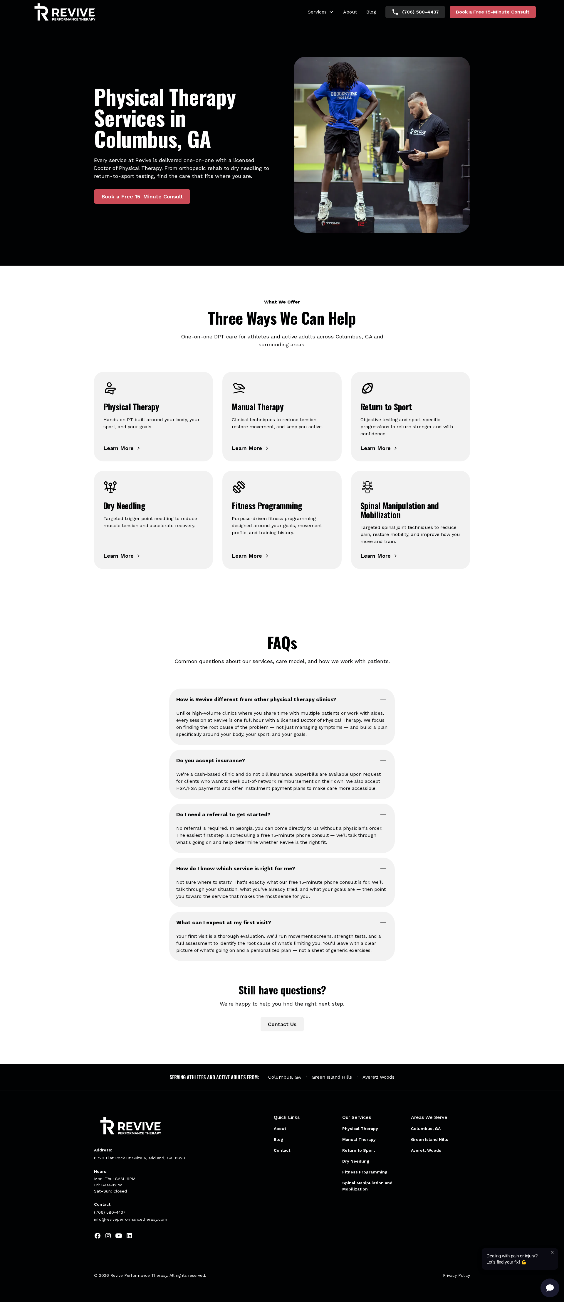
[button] (320, 12)
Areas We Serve (429, 1117)
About (350, 12)
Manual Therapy (359, 1139)
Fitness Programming (364, 1172)
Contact (282, 1150)
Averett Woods (378, 1077)
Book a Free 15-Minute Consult (493, 12)
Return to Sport (358, 1150)
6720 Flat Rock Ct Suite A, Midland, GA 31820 (139, 1158)
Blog (371, 12)
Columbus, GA (284, 1077)
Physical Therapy (360, 1128)
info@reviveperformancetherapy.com (130, 1219)
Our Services (356, 1117)
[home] (65, 12)
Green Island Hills (332, 1077)
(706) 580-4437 (109, 1212)
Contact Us (282, 1024)
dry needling (246, 168)
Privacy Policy (456, 1275)
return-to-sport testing (124, 176)
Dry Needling (355, 1161)
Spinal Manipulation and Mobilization (367, 1185)
